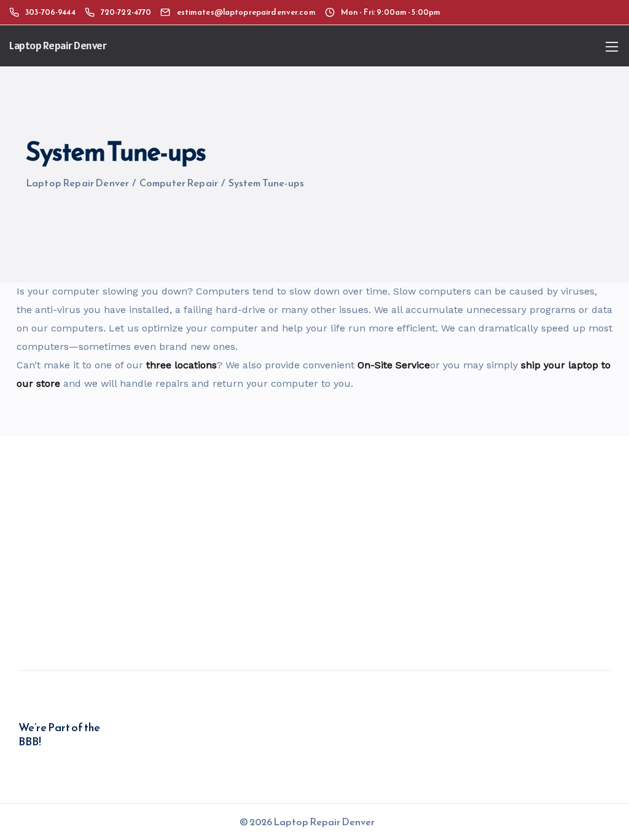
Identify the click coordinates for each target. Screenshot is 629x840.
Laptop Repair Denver (57, 45)
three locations (181, 365)
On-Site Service (393, 365)
